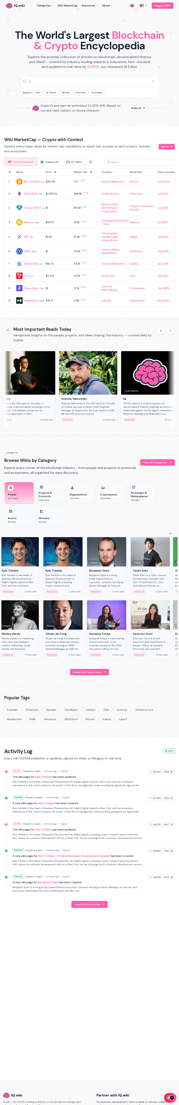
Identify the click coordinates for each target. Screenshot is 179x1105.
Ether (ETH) (31, 193)
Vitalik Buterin (110, 193)
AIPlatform (71, 719)
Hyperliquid (31, 300)
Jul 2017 (163, 222)
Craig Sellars (109, 211)
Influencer (50, 719)
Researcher (14, 719)
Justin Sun (108, 275)
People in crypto (32, 771)
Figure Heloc (32, 288)
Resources (88, 5)
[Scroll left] (161, 331)
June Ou (107, 286)
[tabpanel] (89, 237)
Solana (134, 263)
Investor (122, 710)
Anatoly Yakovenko (113, 263)
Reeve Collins (110, 204)
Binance (29, 222)
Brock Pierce (109, 207)
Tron (27, 275)
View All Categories (155, 462)
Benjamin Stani (48, 882)
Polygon (135, 206)
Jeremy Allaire (111, 249)
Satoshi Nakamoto (113, 181)
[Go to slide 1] (168, 533)
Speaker (51, 710)
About (106, 5)
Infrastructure (144, 710)
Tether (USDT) (32, 207)
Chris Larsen (109, 233)
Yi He (106, 224)
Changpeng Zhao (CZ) (115, 220)
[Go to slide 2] (170, 533)
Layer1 (123, 719)
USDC (27, 251)
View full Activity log (87, 904)
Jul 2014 (163, 193)
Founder (12, 710)
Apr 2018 (163, 263)
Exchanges (97, 92)
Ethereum (81, 92)
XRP (26, 236)
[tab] (20, 162)
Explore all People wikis (87, 672)
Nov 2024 (164, 300)
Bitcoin (66, 92)
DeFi (38, 92)
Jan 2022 (163, 288)
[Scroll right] (170, 331)
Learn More (134, 108)
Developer (71, 710)
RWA (33, 719)
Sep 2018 (163, 251)
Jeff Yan (106, 300)
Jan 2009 (163, 181)
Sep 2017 (163, 275)
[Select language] (143, 5)
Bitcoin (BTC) (32, 181)
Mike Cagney (109, 289)
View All (165, 146)
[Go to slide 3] (173, 533)
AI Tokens (51, 92)
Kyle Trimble (43, 777)
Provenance (137, 288)
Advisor (91, 710)
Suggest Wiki (163, 5)
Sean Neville (109, 253)
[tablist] (48, 162)
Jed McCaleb (110, 236)
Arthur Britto (110, 240)
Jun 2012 (163, 236)
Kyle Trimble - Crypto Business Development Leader (74, 856)
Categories (44, 5)
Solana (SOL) (31, 263)
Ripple (134, 236)
